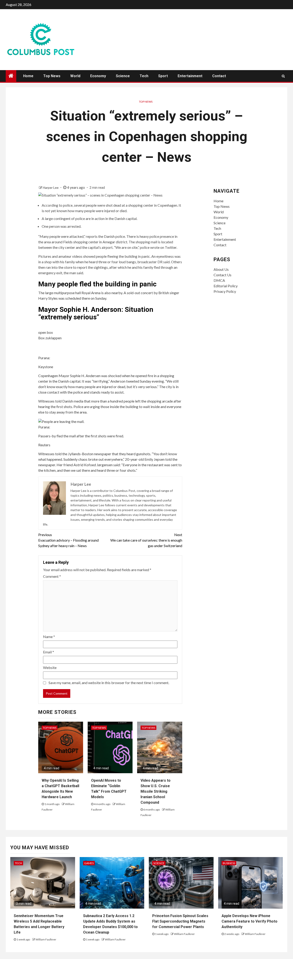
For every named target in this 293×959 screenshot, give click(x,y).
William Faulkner (45, 939)
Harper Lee (51, 187)
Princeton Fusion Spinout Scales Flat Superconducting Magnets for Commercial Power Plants (180, 921)
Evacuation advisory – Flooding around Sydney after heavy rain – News (68, 540)
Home (28, 76)
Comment (52, 576)
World (75, 76)
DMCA (219, 280)
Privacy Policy (225, 291)
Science (123, 76)
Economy (98, 76)
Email (48, 652)
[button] (110, 326)
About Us (221, 269)
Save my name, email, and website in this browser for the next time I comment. (109, 682)
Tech (144, 76)
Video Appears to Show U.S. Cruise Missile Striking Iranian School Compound (156, 791)
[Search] (283, 76)
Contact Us (222, 275)
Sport (163, 76)
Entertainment (190, 76)
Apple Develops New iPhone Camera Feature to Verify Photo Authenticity (249, 921)
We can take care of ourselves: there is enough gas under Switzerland (146, 540)
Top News (51, 76)
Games (89, 863)
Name (49, 636)
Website (50, 667)
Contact (219, 76)
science (158, 863)
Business (229, 863)
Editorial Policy (226, 286)
